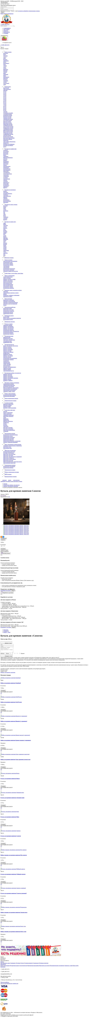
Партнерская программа (33, 965)
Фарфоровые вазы (7, 342)
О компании (36, 963)
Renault (5, 244)
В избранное (3, 538)
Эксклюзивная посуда (8, 370)
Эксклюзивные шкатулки (9, 463)
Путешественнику (7, 193)
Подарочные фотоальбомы (9, 395)
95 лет (4, 110)
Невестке (5, 78)
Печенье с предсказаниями (9, 407)
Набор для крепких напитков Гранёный (11, 683)
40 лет (4, 96)
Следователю (6, 172)
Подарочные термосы (8, 333)
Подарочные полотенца (9, 437)
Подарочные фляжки (8, 332)
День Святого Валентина (9, 141)
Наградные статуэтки (8, 309)
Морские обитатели (8, 421)
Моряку (5, 160)
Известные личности (8, 416)
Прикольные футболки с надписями (11, 441)
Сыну (4, 67)
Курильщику (6, 199)
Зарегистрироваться (8, 13)
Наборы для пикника (8, 328)
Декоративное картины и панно (10, 292)
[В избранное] (1, 790)
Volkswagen (6, 250)
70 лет (4, 104)
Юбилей (5, 90)
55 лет (4, 100)
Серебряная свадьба (8, 129)
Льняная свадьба (7, 118)
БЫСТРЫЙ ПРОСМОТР (7, 691)
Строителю (6, 176)
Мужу (4, 62)
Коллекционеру (7, 201)
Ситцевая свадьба (7, 114)
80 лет (4, 106)
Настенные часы (7, 447)
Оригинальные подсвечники (10, 389)
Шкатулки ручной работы (9, 459)
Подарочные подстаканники (10, 358)
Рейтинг (3, 653)
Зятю (4, 58)
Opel (4, 241)
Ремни (4, 305)
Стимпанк (5, 431)
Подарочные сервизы (8, 359)
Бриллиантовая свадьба (8, 137)
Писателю (5, 163)
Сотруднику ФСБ (7, 173)
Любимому (6, 60)
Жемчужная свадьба (8, 130)
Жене (4, 73)
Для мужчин (6, 267)
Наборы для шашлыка (8, 327)
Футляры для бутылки (8, 453)
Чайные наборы (7, 369)
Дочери (5, 72)
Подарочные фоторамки (9, 396)
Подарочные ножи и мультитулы (11, 331)
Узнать (2, 12)
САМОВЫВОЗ (7, 28)
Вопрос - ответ (6, 632)
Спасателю (6, 175)
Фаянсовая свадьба (7, 124)
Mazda (4, 236)
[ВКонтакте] (3, 537)
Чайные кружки (7, 368)
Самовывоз (13, 963)
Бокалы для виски (7, 348)
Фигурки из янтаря (7, 427)
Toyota (4, 249)
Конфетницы (6, 353)
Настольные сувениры (8, 269)
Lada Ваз (5, 253)
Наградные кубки (7, 308)
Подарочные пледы (8, 436)
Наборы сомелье (7, 379)
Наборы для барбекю (8, 326)
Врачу (4, 155)
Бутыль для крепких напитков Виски (10, 778)
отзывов (3, 495)
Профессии (6, 422)
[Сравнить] (1, 753)
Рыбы (4, 207)
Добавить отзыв (8, 643)
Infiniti (4, 233)
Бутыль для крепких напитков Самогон (11, 836)
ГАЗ (4, 254)
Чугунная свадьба (7, 120)
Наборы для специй (8, 355)
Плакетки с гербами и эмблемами (11, 295)
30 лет (4, 94)
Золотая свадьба (7, 135)
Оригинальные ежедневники (10, 261)
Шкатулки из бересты (8, 458)
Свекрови (5, 80)
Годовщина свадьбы (8, 113)
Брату (4, 54)
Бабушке (5, 70)
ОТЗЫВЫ (5, 33)
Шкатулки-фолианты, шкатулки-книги (12, 461)
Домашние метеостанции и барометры (12, 445)
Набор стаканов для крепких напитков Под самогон (14, 855)
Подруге (5, 79)
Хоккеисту (5, 186)
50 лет (4, 99)
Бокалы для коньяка (8, 349)
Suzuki (4, 248)
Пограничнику (6, 166)
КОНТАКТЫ (6, 32)
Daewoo (5, 228)
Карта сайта (75, 965)
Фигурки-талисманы (8, 428)
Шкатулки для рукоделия (9, 454)
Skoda (4, 245)
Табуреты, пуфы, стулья (9, 391)
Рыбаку (5, 191)
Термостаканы (6, 363)
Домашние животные (8, 415)
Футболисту (6, 185)
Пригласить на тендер (44, 965)
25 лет (4, 93)
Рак (4, 212)
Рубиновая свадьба (7, 133)
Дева (4, 214)
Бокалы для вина (7, 347)
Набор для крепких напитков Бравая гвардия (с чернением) (16, 740)
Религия (5, 425)
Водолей (5, 205)
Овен (4, 208)
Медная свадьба (7, 121)
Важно (2, 961)
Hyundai (5, 231)
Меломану (5, 202)
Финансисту (6, 182)
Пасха (4, 146)
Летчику (5, 158)
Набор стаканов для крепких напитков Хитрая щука (14, 912)
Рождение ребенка (7, 139)
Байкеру (5, 197)
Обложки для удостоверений (10, 303)
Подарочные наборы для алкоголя (11, 485)
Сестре (5, 82)
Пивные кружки (7, 357)
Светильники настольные (9, 390)
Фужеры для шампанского (9, 367)
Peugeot (5, 243)
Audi (4, 223)
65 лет (4, 103)
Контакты (3, 966)
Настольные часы (7, 448)
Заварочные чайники (8, 352)
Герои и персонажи (8, 412)
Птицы (5, 423)
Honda (4, 230)
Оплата (22, 963)
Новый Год (6, 142)
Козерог (5, 219)
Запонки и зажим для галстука (10, 271)
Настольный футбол (8, 284)
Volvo (4, 251)
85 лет (4, 108)
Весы (4, 215)
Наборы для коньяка (8, 376)
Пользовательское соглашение (57, 965)
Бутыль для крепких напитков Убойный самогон (13, 874)
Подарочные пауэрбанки (9, 466)
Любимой (5, 74)
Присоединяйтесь (5, 982)
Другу (4, 57)
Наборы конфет (7, 406)
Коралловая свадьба (8, 131)
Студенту (5, 177)
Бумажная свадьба (7, 115)
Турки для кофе (7, 364)
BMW (4, 224)
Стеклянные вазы (7, 341)
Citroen (5, 226)
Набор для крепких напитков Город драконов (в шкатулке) (15, 759)
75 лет (4, 105)
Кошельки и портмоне (8, 300)
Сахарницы (6, 360)
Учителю (5, 181)
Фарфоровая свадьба (8, 128)
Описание (5, 629)
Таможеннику (6, 178)
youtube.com (15, 983)
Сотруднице (6, 83)
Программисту (6, 170)
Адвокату (5, 150)
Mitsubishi (5, 239)
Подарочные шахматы (8, 288)
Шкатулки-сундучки (8, 460)
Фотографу (6, 183)
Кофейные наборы (7, 354)
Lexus (4, 235)
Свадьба (5, 111)
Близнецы (5, 210)
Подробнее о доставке (6, 627)
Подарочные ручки (7, 262)
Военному (5, 153)
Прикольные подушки (8, 438)
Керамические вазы (8, 338)
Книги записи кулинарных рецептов (12, 318)
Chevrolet (5, 225)
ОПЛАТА (5, 30)
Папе (4, 64)
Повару (5, 165)
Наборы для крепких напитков (10, 378)
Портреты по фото (7, 296)
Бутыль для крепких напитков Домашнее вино (12, 797)
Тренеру (5, 180)
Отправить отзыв (8, 656)
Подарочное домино (8, 286)
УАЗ (4, 255)
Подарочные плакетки (8, 311)
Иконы (5, 294)
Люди (4, 417)
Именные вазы (6, 337)
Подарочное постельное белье (10, 434)
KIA (4, 234)
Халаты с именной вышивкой (10, 442)
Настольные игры (7, 283)
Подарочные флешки (8, 467)
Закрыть (13, 590)
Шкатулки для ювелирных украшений (12, 456)
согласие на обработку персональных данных (29, 11)
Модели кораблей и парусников (10, 387)
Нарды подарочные (8, 281)
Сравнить (3, 539)
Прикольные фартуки (8, 439)
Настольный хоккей (8, 285)
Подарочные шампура (8, 330)
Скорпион (5, 217)
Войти (2, 13)
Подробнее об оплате (6, 590)
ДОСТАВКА (6, 29)
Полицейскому (6, 168)
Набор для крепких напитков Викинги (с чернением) (14, 721)
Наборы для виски (7, 374)
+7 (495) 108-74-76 (5, 24)
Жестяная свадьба (7, 123)
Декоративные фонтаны (9, 385)
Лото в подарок (7, 278)
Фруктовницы (6, 365)
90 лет (4, 109)
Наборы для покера (8, 280)
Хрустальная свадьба (8, 126)
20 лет (4, 91)
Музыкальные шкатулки (9, 451)
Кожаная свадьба (7, 116)
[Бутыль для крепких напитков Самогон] (16, 524)
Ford (4, 229)
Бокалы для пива (7, 350)
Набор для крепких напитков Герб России (11, 702)
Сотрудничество (23, 965)
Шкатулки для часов (8, 455)
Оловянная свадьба (7, 125)
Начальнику (6, 63)
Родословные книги (8, 319)
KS (9, 496)
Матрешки (5, 418)
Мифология (6, 420)
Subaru (4, 246)
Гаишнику (5, 156)
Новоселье (5, 140)
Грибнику (5, 194)
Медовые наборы (7, 405)
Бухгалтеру (6, 151)
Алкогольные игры (7, 276)
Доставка (18, 963)
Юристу (5, 187)
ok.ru (2, 983)
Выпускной (6, 88)
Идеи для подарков (5, 965)
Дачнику (5, 198)
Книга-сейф (6, 317)
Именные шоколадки (8, 404)
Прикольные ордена (8, 313)
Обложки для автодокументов (10, 302)
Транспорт (5, 426)
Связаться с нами (68, 965)
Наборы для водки (7, 375)
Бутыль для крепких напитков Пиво (10, 816)
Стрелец (5, 218)
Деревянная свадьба (8, 119)
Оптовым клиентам (43, 963)
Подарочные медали (8, 312)
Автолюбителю (7, 196)
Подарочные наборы (8, 264)
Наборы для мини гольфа (9, 279)
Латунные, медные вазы (9, 339)
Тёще (4, 84)
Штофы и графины (7, 380)
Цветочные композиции (9, 430)
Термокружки (6, 362)
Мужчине (5, 53)
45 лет (4, 98)
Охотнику (5, 192)
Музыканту (6, 161)
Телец (4, 209)
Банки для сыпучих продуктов (10, 345)
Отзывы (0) (6, 631)
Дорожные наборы (7, 325)
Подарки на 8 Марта (8, 145)
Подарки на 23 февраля (8, 144)
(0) (1, 693)
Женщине (5, 69)
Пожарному (6, 167)
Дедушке (5, 55)
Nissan (4, 240)
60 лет (4, 101)
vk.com (4, 983)
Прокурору (6, 171)
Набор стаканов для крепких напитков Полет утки (13, 931)
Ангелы (5, 411)
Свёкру (5, 65)
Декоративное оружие (8, 384)
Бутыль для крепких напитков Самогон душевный (13, 893)
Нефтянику (6, 162)
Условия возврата (28, 963)
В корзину (3, 548)
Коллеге (5, 59)
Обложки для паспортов (9, 301)
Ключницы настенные (8, 386)
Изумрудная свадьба (8, 136)
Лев (4, 213)
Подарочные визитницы (9, 268)
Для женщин (6, 266)
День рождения (7, 89)
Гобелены (5, 291)
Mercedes (5, 238)
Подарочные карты (14, 965)
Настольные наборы (8, 263)
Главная (5, 483)
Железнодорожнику (8, 157)
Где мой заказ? (4, 2)
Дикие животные (7, 413)
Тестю (4, 68)
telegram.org (9, 983)
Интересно (3, 964)
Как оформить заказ (5, 963)
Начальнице (6, 77)
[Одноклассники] (1, 537)
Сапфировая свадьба (8, 134)
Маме (4, 75)
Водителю (5, 152)
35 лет (4, 95)
